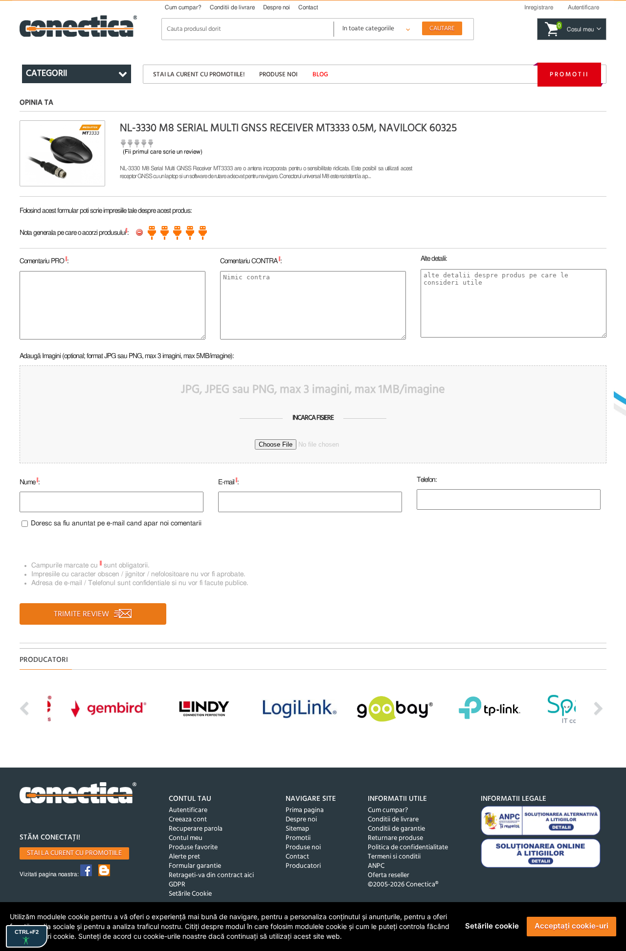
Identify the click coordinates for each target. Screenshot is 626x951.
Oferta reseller (388, 875)
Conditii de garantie (396, 829)
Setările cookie (492, 925)
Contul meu (185, 838)
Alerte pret (184, 856)
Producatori (303, 866)
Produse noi (278, 74)
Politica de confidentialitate (408, 847)
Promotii (569, 74)
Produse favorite (193, 847)
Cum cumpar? (183, 7)
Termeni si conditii (394, 856)
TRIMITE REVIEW (82, 614)
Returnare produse (395, 838)
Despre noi (276, 7)
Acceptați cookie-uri (571, 925)
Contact (308, 7)
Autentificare (188, 810)
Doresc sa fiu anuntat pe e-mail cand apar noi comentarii (116, 523)
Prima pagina (305, 810)
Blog (320, 74)
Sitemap (297, 829)
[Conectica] (78, 794)
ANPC (376, 866)
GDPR (177, 884)
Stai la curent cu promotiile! (199, 74)
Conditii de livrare (232, 7)
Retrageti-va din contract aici (211, 875)
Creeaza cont (188, 819)
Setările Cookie (190, 894)
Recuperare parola (196, 829)
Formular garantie (195, 866)
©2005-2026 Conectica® (403, 884)
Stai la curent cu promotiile (74, 853)
